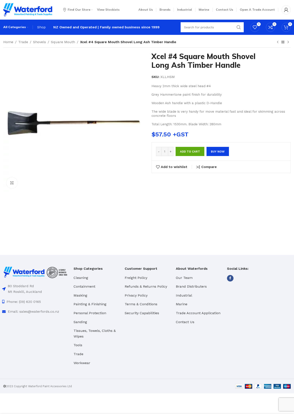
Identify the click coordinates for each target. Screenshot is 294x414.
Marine (181, 304)
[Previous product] (277, 42)
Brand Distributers (191, 286)
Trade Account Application (198, 313)
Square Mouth (63, 42)
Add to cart (190, 151)
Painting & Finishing (90, 304)
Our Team (184, 278)
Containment (84, 286)
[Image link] (35, 272)
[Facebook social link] (230, 278)
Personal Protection (90, 313)
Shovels (39, 42)
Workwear (82, 363)
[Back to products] (283, 42)
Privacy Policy (136, 295)
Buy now (218, 151)
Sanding (80, 322)
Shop (41, 27)
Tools (78, 345)
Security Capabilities (142, 313)
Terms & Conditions (141, 304)
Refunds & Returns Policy (146, 286)
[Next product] (288, 42)
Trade (23, 42)
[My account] (286, 9)
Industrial (184, 295)
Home (8, 42)
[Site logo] (27, 9)
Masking (80, 295)
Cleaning (81, 278)
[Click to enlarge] (12, 182)
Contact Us (185, 322)
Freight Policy (136, 278)
